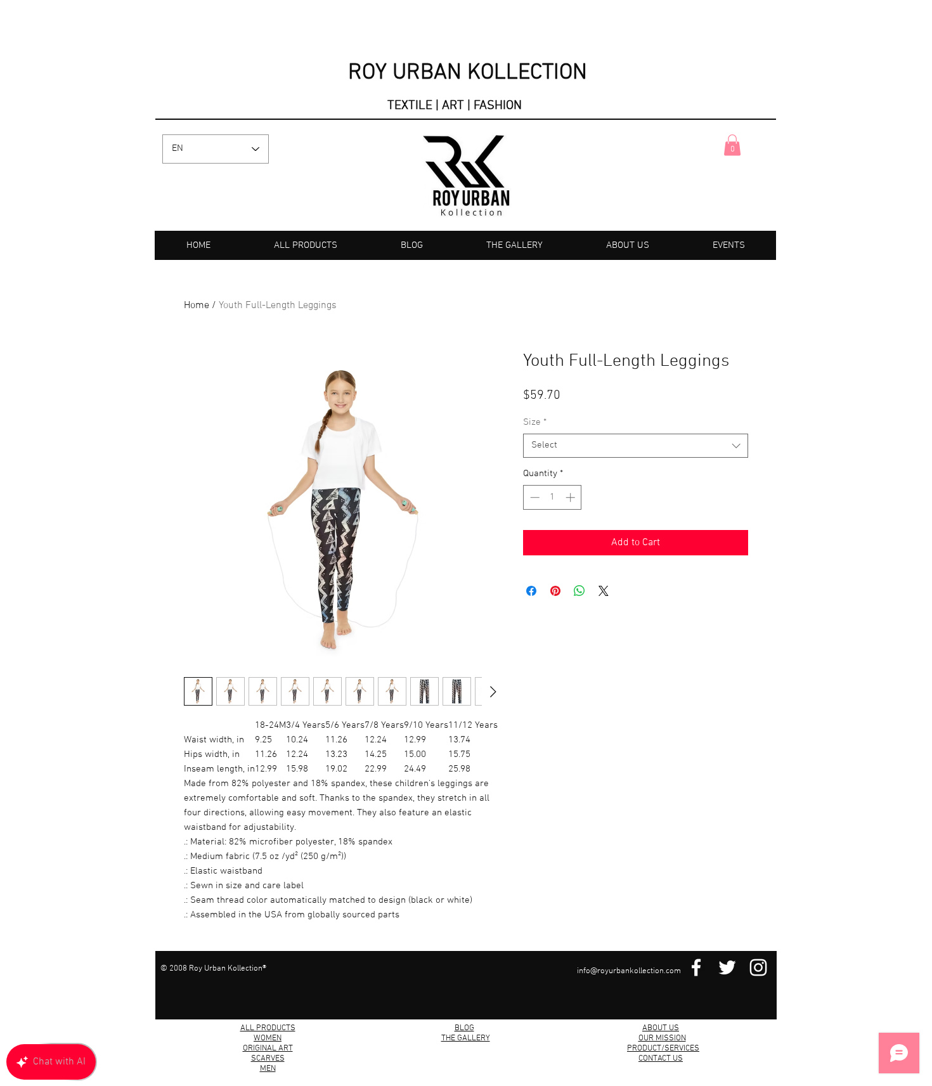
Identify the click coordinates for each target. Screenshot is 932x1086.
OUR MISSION (662, 1038)
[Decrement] (533, 497)
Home (196, 305)
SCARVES (268, 1059)
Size (535, 422)
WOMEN (268, 1038)
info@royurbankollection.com (629, 971)
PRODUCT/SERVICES (663, 1049)
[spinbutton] (552, 497)
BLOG (464, 1028)
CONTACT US (660, 1059)
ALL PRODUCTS (267, 1028)
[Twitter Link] (727, 967)
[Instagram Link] (758, 967)
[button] (732, 144)
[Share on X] (603, 590)
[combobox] (635, 446)
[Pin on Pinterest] (555, 590)
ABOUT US (660, 1028)
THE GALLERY (465, 1038)
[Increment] (571, 497)
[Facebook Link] (696, 967)
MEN (268, 1069)
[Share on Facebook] (531, 590)
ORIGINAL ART (268, 1049)
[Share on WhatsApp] (579, 590)
